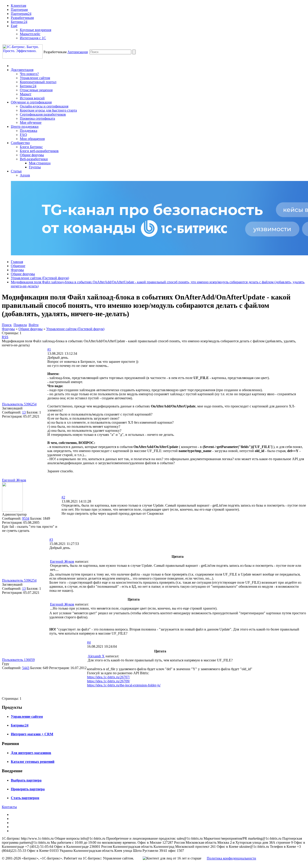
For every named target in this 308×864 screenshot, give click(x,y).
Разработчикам (22, 18)
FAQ (23, 135)
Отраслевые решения (36, 90)
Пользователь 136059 (18, 660)
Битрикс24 (19, 22)
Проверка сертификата (37, 118)
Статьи (16, 171)
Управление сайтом (35, 78)
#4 (89, 642)
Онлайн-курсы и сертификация (44, 106)
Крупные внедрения (35, 30)
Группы (35, 167)
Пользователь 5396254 (19, 404)
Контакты (9, 807)
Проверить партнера (28, 789)
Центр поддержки (25, 126)
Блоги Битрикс (31, 147)
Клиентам (18, 5)
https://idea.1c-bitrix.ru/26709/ (108, 681)
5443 (25, 668)
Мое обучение (30, 122)
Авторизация (77, 52)
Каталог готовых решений (32, 761)
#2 (63, 497)
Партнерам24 (21, 14)
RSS (5, 337)
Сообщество (20, 143)
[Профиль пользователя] (12, 510)
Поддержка (28, 131)
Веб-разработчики (34, 159)
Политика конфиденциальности (231, 858)
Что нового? (29, 74)
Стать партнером (25, 798)
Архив (25, 175)
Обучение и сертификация (31, 102)
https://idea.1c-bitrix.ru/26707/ (108, 677)
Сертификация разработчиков (43, 114)
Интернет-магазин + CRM (32, 734)
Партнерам (19, 9)
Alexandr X (96, 656)
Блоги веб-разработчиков (39, 151)
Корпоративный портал (38, 82)
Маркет (25, 94)
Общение (18, 266)
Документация (22, 70)
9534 (25, 518)
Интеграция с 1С (33, 38)
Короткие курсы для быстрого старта (48, 110)
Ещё (14, 26)
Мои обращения (32, 139)
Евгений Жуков (14, 480)
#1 (49, 349)
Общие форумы (32, 155)
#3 (51, 540)
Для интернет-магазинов (31, 753)
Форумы (17, 270)
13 (24, 412)
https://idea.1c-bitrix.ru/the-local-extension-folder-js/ (124, 685)
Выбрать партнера (26, 780)
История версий (32, 98)
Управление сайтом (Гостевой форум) (40, 278)
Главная (17, 262)
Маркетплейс (30, 34)
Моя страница (40, 163)
